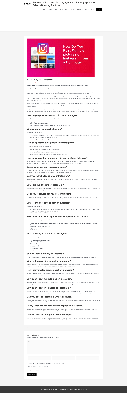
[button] (68, 10)
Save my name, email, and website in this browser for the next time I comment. (47, 363)
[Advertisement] (63, 21)
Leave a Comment (31, 82)
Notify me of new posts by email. (35, 370)
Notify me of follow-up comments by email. (38, 366)
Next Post (100, 327)
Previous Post (28, 327)
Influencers (49, 82)
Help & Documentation (41, 82)
